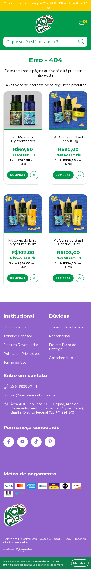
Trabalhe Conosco (18, 336)
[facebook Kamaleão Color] (9, 442)
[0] (81, 25)
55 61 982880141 (23, 386)
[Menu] (9, 24)
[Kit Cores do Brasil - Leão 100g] (80, 175)
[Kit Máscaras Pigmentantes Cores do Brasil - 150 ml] (34, 175)
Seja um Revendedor (21, 345)
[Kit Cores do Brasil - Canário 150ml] (80, 278)
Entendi (80, 563)
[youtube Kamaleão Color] (22, 442)
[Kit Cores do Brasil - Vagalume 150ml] (34, 278)
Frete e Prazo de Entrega (62, 347)
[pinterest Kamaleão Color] (50, 442)
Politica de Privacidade (22, 354)
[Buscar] (81, 41)
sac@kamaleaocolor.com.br (32, 395)
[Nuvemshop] (18, 551)
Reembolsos (59, 336)
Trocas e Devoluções (66, 327)
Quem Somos (15, 327)
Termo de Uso (15, 362)
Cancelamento (61, 358)
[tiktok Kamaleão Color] (36, 442)
